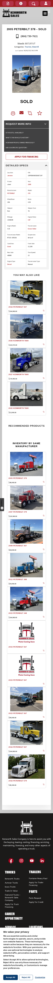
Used (9, 246)
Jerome (10, 175)
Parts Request (35, 898)
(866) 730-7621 (29, 36)
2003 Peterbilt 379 (18, 478)
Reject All (26, 977)
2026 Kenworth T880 (19, 341)
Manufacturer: (12, 190)
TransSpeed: (32, 252)
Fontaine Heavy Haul (38, 878)
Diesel (9, 264)
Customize (40, 977)
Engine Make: (32, 217)
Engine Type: (11, 261)
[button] (8, 3)
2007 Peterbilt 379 (18, 512)
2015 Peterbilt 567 (18, 647)
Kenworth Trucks (12, 878)
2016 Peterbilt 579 (18, 781)
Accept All (10, 977)
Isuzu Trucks (10, 886)
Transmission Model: (13, 235)
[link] (13, 113)
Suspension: (32, 235)
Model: (30, 190)
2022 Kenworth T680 (19, 408)
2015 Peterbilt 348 (18, 613)
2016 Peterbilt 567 (18, 307)
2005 (29, 184)
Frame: (9, 181)
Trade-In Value (11, 890)
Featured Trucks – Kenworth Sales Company (12, 897)
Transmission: (32, 226)
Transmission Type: (34, 261)
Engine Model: (11, 226)
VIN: (29, 173)
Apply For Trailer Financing (36, 883)
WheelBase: (11, 199)
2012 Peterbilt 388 (18, 579)
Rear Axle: (10, 252)
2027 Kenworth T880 (19, 374)
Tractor (28, 47)
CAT (29, 220)
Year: (29, 181)
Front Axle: (31, 244)
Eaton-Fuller (32, 229)
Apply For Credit (36, 902)
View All (35, 47)
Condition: (10, 244)
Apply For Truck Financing (12, 905)
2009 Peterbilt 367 (18, 546)
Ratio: (30, 199)
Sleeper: (10, 208)
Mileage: (10, 217)
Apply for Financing (26, 156)
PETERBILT (11, 193)
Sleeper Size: (32, 208)
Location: (10, 173)
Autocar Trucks (11, 882)
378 (29, 193)
